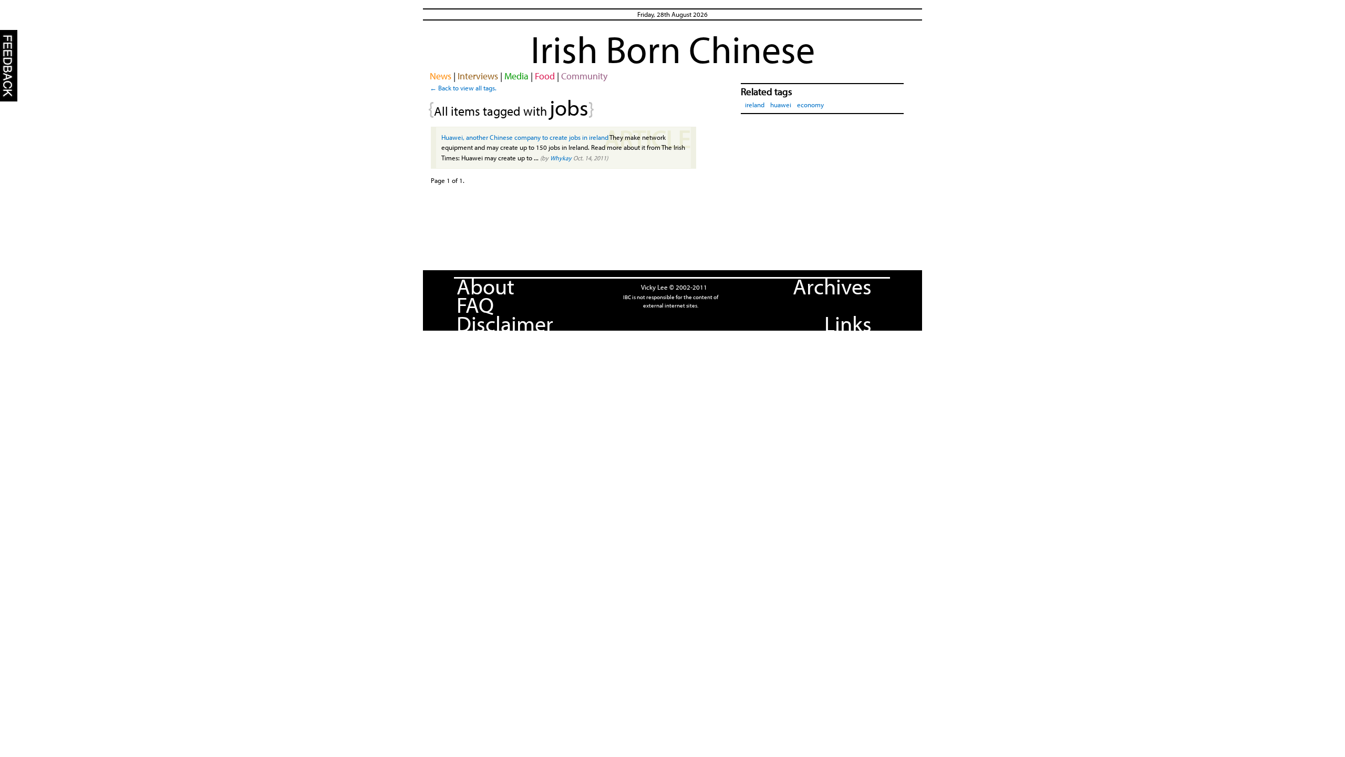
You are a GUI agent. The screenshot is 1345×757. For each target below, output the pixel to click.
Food (545, 76)
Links (848, 323)
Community (584, 76)
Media (516, 76)
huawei (780, 104)
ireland (754, 104)
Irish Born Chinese (673, 49)
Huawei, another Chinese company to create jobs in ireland (524, 137)
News (440, 76)
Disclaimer (505, 323)
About (485, 286)
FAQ (475, 304)
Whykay (561, 158)
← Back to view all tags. (463, 88)
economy (810, 104)
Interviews (478, 76)
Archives (832, 286)
